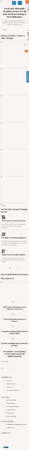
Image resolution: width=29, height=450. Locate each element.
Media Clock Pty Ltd (18, 444)
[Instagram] (6, 437)
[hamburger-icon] (27, 2)
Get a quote (5, 361)
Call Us (4, 29)
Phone (6, 447)
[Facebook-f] (3, 437)
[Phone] (4, 447)
